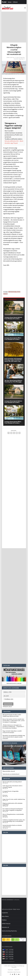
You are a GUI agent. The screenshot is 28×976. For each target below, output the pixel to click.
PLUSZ (4, 2)
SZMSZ (8, 57)
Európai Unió (22, 57)
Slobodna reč (5, 927)
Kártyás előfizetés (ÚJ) (11, 141)
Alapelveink (16, 969)
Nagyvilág (21, 58)
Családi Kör (5, 912)
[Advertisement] (14, 26)
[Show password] (23, 695)
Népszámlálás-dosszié (9, 771)
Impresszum (10, 969)
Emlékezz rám (8, 699)
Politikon (4, 920)
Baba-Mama (5, 916)
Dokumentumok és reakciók (14, 683)
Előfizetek (15, 2)
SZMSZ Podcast (6, 923)
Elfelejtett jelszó (7, 706)
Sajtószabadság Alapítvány (9, 930)
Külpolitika (16, 58)
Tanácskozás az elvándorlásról (11, 774)
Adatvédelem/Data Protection (13, 972)
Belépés (9, 2)
